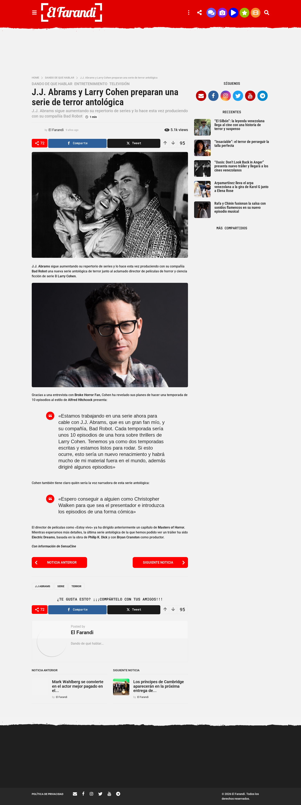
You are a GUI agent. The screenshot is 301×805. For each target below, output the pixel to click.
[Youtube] (250, 96)
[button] (34, 13)
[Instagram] (226, 96)
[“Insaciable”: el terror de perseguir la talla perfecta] (202, 148)
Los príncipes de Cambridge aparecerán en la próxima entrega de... (158, 686)
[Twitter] (238, 96)
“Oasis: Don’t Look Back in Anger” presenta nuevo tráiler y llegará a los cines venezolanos (241, 166)
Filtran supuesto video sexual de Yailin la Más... (93, 773)
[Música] (233, 13)
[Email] (201, 96)
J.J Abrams (42, 586)
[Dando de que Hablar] (211, 13)
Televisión (119, 84)
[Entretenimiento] (255, 13)
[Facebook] (213, 96)
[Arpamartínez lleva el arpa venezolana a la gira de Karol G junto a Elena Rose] (202, 189)
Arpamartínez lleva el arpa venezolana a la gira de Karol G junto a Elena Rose (241, 187)
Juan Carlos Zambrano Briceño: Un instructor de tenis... (216, 775)
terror (76, 586)
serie (60, 586)
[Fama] (222, 13)
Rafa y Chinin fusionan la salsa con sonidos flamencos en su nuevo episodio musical (240, 207)
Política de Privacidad (47, 794)
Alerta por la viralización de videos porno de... (52, 773)
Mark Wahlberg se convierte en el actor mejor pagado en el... (77, 686)
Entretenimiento (90, 84)
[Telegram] (262, 96)
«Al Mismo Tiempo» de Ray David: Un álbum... (257, 773)
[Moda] (244, 13)
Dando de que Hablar (52, 84)
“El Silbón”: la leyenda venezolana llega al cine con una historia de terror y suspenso (239, 125)
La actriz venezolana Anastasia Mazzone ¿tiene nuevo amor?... (175, 744)
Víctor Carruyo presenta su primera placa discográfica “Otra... (134, 775)
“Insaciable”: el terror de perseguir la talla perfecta (241, 143)
